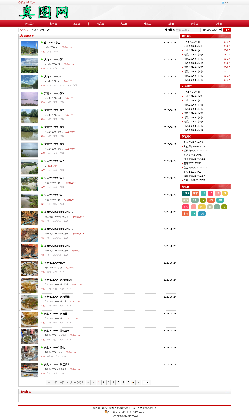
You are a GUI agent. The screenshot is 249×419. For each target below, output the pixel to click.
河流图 (100, 23)
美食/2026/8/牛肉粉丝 (55, 313)
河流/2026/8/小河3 (54, 144)
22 (225, 193)
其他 (202, 213)
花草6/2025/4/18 (192, 163)
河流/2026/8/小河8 (54, 93)
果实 (185, 207)
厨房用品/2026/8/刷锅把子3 (58, 212)
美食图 (194, 23)
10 (217, 207)
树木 (185, 200)
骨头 (55, 339)
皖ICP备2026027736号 (125, 416)
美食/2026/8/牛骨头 (54, 347)
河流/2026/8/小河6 (54, 127)
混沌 (49, 272)
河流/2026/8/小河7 (54, 110)
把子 (49, 221)
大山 (49, 68)
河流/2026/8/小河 (53, 195)
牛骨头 (50, 356)
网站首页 (30, 23)
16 (193, 213)
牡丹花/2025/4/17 (193, 155)
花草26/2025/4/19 (193, 142)
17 (203, 200)
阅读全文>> (66, 47)
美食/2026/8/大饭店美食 (57, 364)
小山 (49, 51)
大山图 (124, 23)
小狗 (185, 213)
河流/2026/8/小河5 (193, 67)
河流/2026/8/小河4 (193, 71)
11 (210, 207)
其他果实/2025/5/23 (194, 146)
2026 (55, 51)
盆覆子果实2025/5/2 (194, 180)
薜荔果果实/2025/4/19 (195, 167)
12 (193, 207)
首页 (33, 29)
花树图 (53, 23)
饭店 (55, 373)
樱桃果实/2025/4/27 (194, 176)
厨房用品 (57, 221)
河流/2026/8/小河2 (54, 161)
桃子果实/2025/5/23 (194, 159)
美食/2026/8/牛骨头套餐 (57, 330)
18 (210, 193)
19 (203, 193)
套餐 (49, 339)
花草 (195, 193)
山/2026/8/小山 (52, 42)
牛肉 (49, 289)
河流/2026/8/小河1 (54, 178)
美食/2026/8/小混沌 (54, 262)
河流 (75, 85)
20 (224, 207)
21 (217, 193)
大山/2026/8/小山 (53, 76)
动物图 (171, 23)
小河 (55, 68)
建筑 (211, 200)
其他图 (218, 23)
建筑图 (147, 23)
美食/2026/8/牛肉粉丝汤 (57, 296)
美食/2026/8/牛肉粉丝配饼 (58, 279)
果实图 (76, 23)
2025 (186, 193)
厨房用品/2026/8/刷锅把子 (58, 245)
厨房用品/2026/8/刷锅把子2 (58, 229)
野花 (194, 200)
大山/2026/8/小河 (53, 59)
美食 (55, 272)
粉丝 (55, 289)
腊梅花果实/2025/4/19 (195, 150)
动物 (220, 200)
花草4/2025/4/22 (192, 171)
